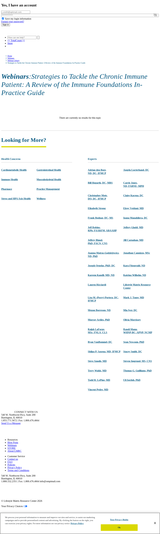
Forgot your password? (12, 21)
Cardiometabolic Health (14, 170)
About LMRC (15, 451)
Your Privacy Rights (119, 520)
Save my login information (18, 18)
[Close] (155, 523)
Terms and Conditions (18, 470)
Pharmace (6, 189)
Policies (11, 464)
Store (10, 43)
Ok (119, 527)
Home (10, 56)
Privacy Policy (15, 467)
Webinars (11, 58)
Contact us (13, 459)
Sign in (5, 24)
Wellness (41, 198)
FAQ (10, 462)
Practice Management (48, 189)
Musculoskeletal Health (49, 179)
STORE (12, 448)
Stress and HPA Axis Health (16, 198)
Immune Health (9, 179)
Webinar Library (14, 60)
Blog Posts (13, 442)
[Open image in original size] (19, 32)
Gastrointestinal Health (49, 170)
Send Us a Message (11, 423)
